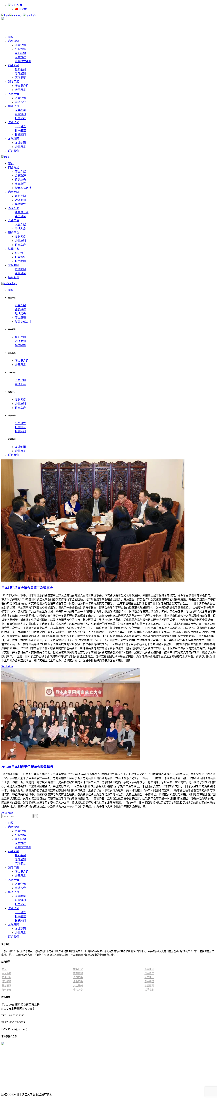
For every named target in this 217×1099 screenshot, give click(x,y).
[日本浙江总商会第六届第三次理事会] (92, 580)
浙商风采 (13, 867)
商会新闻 (13, 851)
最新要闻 (20, 855)
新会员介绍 (21, 871)
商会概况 (78, 969)
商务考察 (20, 896)
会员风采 (20, 875)
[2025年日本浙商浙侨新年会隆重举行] (70, 759)
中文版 (22, 9)
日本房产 (20, 904)
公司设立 (20, 912)
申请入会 (20, 887)
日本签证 (20, 916)
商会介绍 (13, 826)
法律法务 (13, 908)
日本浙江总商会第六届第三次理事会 (27, 588)
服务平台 (13, 892)
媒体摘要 (20, 863)
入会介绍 (20, 883)
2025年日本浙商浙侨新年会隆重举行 (27, 767)
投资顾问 (20, 920)
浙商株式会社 (23, 847)
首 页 (4, 969)
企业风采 (20, 932)
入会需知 (78, 985)
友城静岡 (13, 924)
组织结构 (20, 839)
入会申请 (13, 879)
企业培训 (20, 900)
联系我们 (13, 936)
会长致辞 (20, 835)
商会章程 (20, 843)
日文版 (17, 5)
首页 (11, 822)
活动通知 (20, 859)
